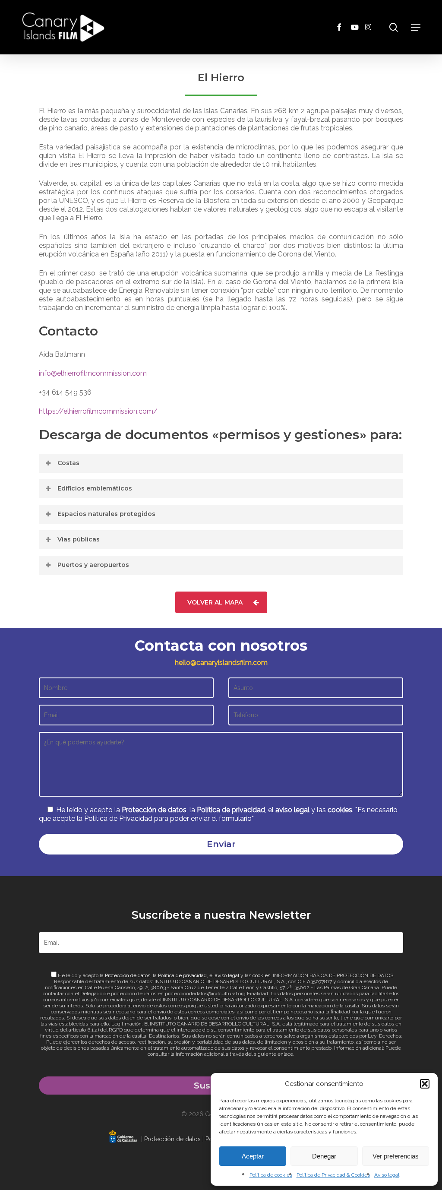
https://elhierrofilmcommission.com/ (98, 411)
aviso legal (292, 810)
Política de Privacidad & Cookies (333, 1175)
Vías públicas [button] (78, 539)
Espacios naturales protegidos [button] (106, 514)
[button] (424, 1083)
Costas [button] (68, 463)
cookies (340, 810)
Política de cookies (270, 1175)
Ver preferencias (396, 1156)
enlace (285, 1054)
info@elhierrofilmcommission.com (93, 373)
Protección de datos (154, 810)
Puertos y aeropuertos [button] (93, 565)
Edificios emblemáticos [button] (94, 488)
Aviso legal (386, 1175)
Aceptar (253, 1156)
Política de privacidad (231, 810)
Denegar (324, 1156)
